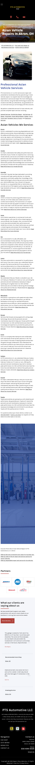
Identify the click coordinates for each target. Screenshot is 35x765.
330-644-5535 (5, 415)
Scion (2, 334)
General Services (5, 114)
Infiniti (3, 196)
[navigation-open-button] (2, 4)
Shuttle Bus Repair (16, 114)
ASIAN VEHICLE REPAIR (26, 27)
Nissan (3, 315)
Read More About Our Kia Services (20, 252)
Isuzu (2, 215)
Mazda (3, 276)
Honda (3, 151)
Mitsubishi (4, 295)
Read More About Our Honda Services (12, 166)
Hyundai (3, 172)
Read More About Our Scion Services (11, 350)
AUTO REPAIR (5, 743)
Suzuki (3, 377)
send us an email (16, 415)
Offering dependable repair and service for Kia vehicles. (17, 560)
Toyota (3, 397)
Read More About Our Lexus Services (21, 270)
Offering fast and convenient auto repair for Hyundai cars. (17, 554)
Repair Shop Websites (20, 761)
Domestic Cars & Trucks (14, 118)
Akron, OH (8, 694)
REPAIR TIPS (5, 745)
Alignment (8, 116)
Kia (2, 237)
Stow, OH (7, 661)
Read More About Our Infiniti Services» (15, 209)
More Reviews (6, 620)
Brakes (26, 116)
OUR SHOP (4, 740)
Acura (2, 129)
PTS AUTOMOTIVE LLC (9, 25)
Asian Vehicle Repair (18, 116)
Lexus (2, 258)
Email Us (31, 752)
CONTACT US (5, 748)
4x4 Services (26, 114)
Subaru (3, 356)
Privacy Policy (24, 763)
